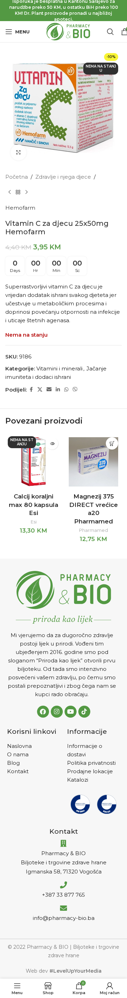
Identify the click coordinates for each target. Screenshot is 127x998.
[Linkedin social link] (58, 389)
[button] (112, 443)
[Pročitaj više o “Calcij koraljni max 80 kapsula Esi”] (52, 443)
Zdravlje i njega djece (63, 176)
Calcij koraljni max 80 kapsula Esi (33, 505)
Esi (34, 522)
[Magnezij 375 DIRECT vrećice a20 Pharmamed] (93, 462)
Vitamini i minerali (59, 368)
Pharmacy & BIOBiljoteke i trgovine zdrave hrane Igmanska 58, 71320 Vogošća (64, 862)
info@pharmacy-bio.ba (64, 918)
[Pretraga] (110, 32)
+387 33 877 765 (63, 894)
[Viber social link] (75, 389)
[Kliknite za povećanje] (18, 152)
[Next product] (26, 192)
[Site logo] (68, 31)
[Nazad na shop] (18, 192)
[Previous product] (9, 192)
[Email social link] (49, 389)
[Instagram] (57, 712)
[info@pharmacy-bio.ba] (63, 908)
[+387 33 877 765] (63, 885)
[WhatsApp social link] (66, 389)
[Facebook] (43, 712)
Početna (16, 176)
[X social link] (39, 389)
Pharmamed (93, 530)
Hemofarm (20, 207)
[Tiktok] (84, 712)
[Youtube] (71, 712)
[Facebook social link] (31, 389)
